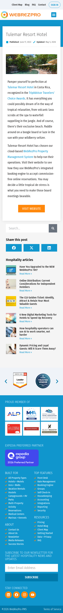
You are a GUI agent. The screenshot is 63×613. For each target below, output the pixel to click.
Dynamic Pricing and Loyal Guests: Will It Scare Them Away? (37, 347)
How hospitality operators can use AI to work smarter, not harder (36, 331)
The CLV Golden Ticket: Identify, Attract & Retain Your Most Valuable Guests (36, 300)
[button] (53, 14)
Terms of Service (52, 609)
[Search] (53, 228)
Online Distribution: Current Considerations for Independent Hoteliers (37, 284)
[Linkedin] (8, 594)
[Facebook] (16, 594)
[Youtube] (32, 594)
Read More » (25, 273)
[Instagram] (24, 594)
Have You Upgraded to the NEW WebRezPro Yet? (36, 268)
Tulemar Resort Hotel (21, 87)
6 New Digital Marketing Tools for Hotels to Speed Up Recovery (38, 316)
